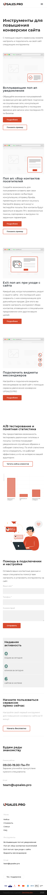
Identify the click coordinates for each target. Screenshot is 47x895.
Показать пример (15, 127)
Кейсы (6, 819)
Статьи (6, 827)
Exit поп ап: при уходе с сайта (17, 849)
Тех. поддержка (14, 877)
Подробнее (12, 120)
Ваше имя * (8, 586)
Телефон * (7, 597)
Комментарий (9, 608)
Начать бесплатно (16, 728)
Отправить (12, 626)
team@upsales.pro (17, 785)
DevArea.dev (27, 893)
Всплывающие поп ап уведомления (19, 842)
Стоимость (8, 823)
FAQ (5, 830)
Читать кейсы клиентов (18, 464)
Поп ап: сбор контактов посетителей (20, 846)
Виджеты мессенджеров (14, 853)
